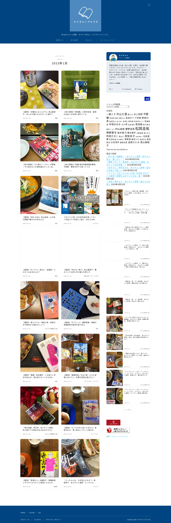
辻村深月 (115, 142)
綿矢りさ (135, 139)
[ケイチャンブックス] (85, 15)
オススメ (89, 40)
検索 (147, 99)
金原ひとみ (134, 142)
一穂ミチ (111, 114)
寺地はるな (115, 124)
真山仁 (121, 136)
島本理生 (131, 125)
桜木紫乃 (122, 133)
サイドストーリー (107, 40)
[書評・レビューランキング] (128, 430)
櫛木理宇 (131, 133)
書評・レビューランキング (117, 436)
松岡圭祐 (142, 129)
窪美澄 (128, 139)
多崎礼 (125, 121)
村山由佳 (120, 129)
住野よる (122, 118)
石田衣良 (112, 139)
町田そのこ (112, 136)
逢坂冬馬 (123, 142)
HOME (23, 513)
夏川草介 (119, 121)
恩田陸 (138, 124)
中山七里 (121, 114)
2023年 (32, 513)
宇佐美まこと (139, 121)
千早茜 (138, 118)
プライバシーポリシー (53, 520)
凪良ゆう (130, 118)
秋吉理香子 (120, 139)
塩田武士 (112, 121)
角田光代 (143, 139)
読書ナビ (60, 40)
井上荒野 (138, 114)
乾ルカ (130, 114)
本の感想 (74, 40)
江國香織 (139, 133)
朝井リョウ (110, 129)
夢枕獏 (130, 121)
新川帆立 (146, 125)
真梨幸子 (130, 136)
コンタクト (38, 520)
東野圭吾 (130, 129)
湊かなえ (147, 133)
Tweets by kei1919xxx (116, 150)
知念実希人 (139, 136)
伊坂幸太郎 (114, 118)
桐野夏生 (111, 132)
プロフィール (25, 520)
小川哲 (124, 124)
